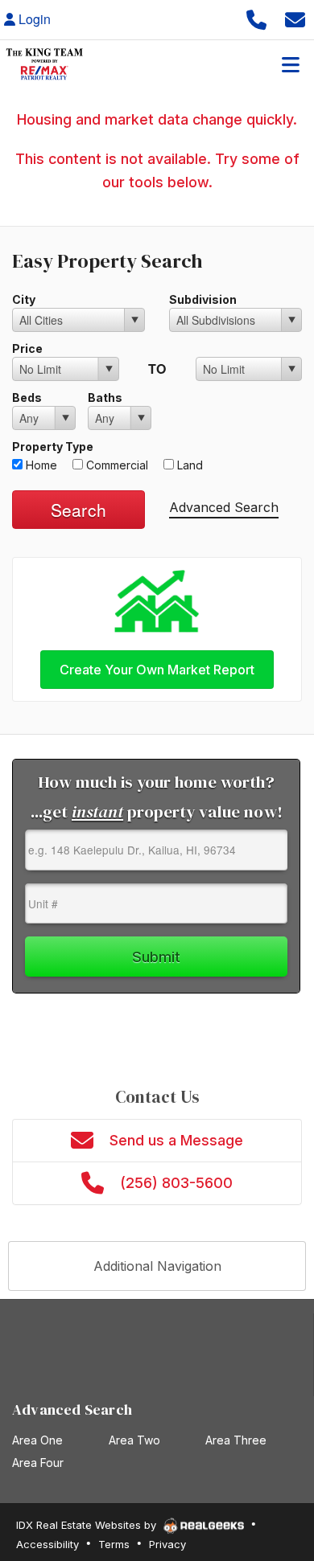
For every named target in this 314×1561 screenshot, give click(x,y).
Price (27, 348)
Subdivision (203, 299)
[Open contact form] (294, 19)
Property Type (52, 446)
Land (188, 465)
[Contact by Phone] (256, 19)
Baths (105, 397)
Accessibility (47, 1544)
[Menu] (290, 64)
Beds (27, 397)
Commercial (115, 465)
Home (40, 465)
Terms (114, 1544)
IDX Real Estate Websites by (87, 1524)
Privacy (167, 1544)
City (23, 299)
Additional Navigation (157, 1266)
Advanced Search (224, 507)
